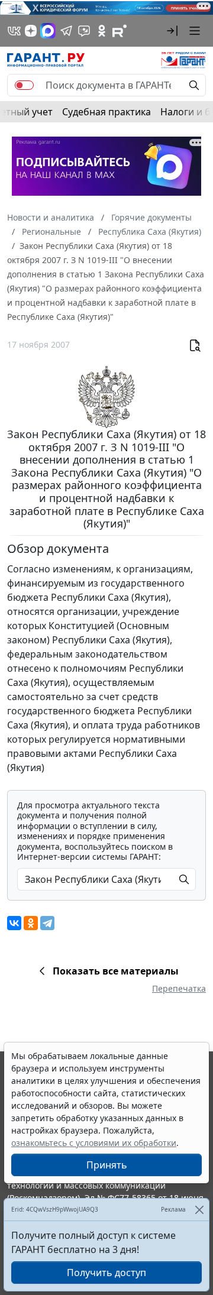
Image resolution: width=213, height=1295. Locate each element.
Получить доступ (106, 1272)
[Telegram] (47, 923)
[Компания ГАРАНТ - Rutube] (119, 31)
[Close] (199, 1209)
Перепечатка (179, 988)
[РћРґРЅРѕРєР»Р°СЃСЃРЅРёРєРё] (31, 923)
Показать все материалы (116, 970)
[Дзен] (31, 31)
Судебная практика (106, 111)
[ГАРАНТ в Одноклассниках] (102, 31)
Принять (106, 1164)
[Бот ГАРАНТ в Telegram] (84, 31)
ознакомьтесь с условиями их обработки (93, 1142)
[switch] (24, 85)
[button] (172, 31)
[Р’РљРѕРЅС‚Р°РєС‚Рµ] (14, 923)
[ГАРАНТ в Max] (48, 30)
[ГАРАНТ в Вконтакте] (14, 31)
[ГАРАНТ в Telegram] (66, 31)
